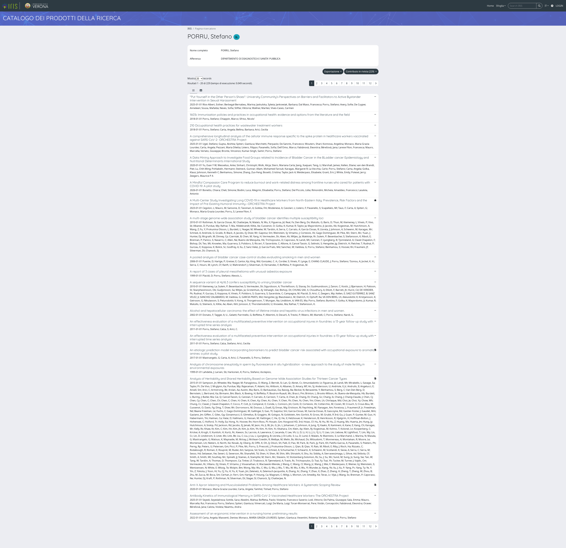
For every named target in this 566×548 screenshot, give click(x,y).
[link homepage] (11, 5)
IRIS (189, 28)
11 (363, 83)
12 (370, 83)
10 (357, 83)
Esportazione (332, 71)
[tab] (193, 90)
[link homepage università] (36, 5)
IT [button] (546, 5)
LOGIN (559, 5)
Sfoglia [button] (500, 5)
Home (490, 5)
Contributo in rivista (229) (360, 71)
